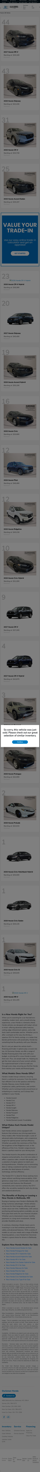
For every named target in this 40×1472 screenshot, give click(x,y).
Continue (20, 742)
